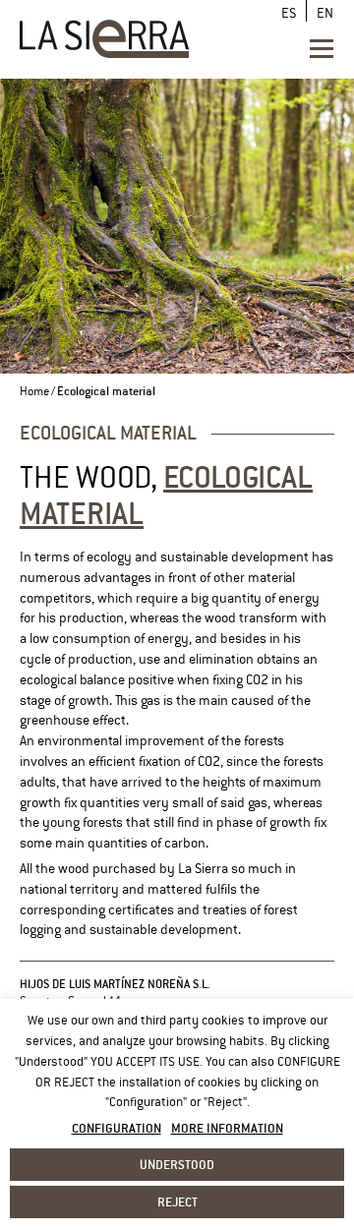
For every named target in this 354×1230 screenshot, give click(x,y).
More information (227, 1128)
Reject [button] (177, 1201)
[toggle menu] (321, 48)
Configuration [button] (116, 1128)
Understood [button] (177, 1164)
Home (34, 391)
